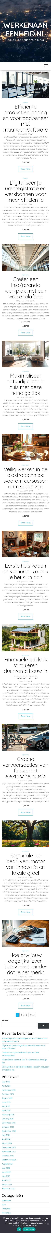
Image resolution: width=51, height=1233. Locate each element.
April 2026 (6, 1086)
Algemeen (25, 275)
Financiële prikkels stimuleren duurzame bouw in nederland (25, 668)
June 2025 (6, 1102)
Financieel (6, 1208)
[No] (48, 1224)
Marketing (6, 1213)
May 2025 (6, 1106)
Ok (19, 1229)
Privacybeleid (29, 1229)
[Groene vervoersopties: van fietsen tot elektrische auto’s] (25, 737)
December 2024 (9, 1123)
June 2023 (6, 1172)
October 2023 (8, 1155)
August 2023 (7, 1164)
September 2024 (9, 1131)
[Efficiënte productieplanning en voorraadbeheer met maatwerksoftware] (25, 85)
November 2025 (9, 1090)
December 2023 (9, 1147)
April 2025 (6, 1110)
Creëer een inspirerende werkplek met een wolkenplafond (25, 288)
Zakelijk (25, 102)
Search (5, 1020)
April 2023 (6, 1180)
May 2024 (6, 1135)
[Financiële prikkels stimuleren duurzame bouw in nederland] (25, 637)
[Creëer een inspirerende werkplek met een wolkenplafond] (25, 257)
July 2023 (6, 1168)
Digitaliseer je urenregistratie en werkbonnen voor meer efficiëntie (25, 191)
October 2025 (8, 1094)
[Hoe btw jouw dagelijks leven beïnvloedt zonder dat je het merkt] (25, 933)
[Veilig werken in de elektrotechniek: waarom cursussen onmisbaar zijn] (25, 447)
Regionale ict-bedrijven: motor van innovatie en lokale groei (25, 864)
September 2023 (9, 1160)
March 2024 (7, 1143)
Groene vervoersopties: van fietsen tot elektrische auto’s (25, 768)
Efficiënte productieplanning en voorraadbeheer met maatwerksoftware (25, 118)
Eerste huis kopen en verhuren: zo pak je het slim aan (25, 571)
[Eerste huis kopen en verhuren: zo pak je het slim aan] (25, 544)
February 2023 (8, 1188)
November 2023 (9, 1151)
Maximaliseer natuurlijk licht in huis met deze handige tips (25, 384)
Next (32, 1015)
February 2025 (8, 1114)
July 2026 (6, 1082)
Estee (26, 162)
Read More (25, 169)
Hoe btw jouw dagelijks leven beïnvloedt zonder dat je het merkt (25, 964)
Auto (4, 1204)
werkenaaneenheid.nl (25, 29)
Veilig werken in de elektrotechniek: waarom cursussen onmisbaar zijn (25, 478)
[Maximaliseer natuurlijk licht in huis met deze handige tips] (25, 354)
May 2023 (6, 1176)
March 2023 (7, 1184)
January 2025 (7, 1119)
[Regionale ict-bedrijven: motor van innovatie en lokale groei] (25, 833)
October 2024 (8, 1127)
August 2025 (7, 1098)
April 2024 (6, 1139)
